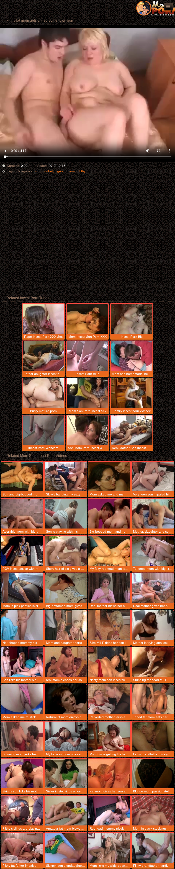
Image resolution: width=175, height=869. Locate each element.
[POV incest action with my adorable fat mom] (22, 551)
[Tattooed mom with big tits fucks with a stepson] (153, 551)
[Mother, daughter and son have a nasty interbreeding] (153, 514)
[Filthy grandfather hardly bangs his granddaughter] (153, 848)
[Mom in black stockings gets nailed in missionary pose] (153, 810)
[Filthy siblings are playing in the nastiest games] (22, 810)
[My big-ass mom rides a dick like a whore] (66, 736)
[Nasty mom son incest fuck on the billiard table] (109, 662)
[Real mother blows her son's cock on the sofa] (109, 588)
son (37, 171)
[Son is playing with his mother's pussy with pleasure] (66, 514)
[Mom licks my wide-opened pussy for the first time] (109, 848)
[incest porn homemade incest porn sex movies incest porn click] (168, 6)
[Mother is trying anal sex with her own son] (153, 625)
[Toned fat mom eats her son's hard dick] (153, 699)
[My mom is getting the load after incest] (109, 736)
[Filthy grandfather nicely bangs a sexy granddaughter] (153, 736)
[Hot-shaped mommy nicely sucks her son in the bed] (22, 625)
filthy (82, 171)
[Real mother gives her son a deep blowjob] (153, 588)
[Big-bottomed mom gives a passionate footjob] (66, 588)
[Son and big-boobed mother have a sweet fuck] (22, 476)
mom (71, 171)
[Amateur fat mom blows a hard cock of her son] (66, 810)
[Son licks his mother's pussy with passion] (22, 662)
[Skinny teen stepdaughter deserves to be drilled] (66, 848)
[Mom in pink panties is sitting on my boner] (22, 588)
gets (60, 171)
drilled (48, 171)
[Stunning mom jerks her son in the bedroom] (22, 736)
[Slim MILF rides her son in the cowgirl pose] (109, 625)
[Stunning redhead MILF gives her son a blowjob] (153, 662)
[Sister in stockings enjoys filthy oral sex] (66, 773)
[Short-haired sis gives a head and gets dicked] (66, 551)
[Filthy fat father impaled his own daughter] (22, 848)
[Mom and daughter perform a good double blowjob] (66, 625)
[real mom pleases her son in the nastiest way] (66, 662)
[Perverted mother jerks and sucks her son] (109, 699)
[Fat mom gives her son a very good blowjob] (109, 773)
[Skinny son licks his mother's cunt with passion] (22, 773)
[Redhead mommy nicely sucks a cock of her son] (109, 810)
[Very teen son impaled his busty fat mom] (153, 476)
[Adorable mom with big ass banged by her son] (22, 514)
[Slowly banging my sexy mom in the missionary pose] (66, 476)
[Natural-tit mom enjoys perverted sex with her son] (66, 699)
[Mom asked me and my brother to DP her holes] (109, 476)
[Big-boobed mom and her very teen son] (109, 514)
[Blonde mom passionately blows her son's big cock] (153, 773)
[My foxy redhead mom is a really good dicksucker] (109, 551)
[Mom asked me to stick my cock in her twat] (22, 699)
